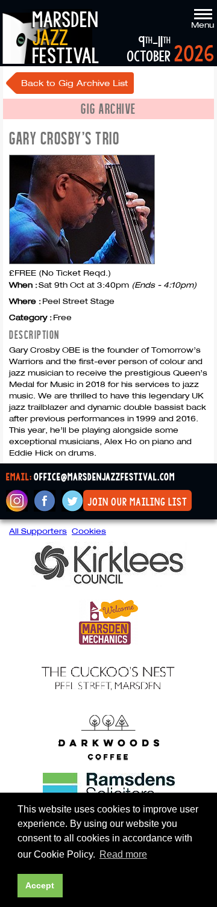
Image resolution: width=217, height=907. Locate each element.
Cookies (89, 531)
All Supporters (38, 531)
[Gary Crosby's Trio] (82, 261)
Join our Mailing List (137, 502)
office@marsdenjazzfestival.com (104, 477)
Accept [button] (39, 885)
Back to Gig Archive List (74, 83)
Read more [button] (123, 854)
